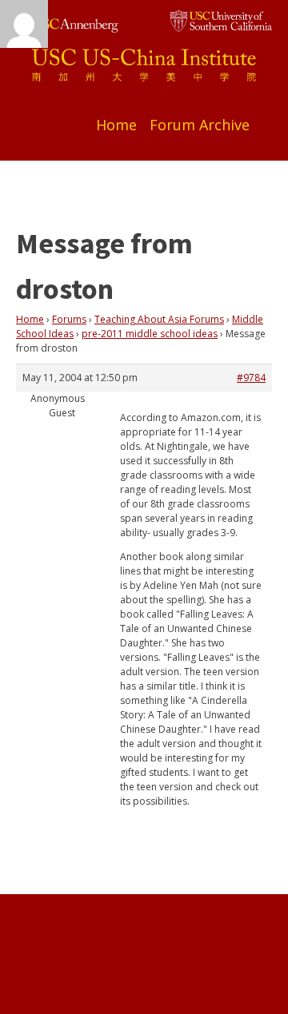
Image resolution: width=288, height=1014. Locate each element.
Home (116, 124)
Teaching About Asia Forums (159, 319)
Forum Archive (200, 124)
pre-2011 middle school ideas (150, 333)
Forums (69, 319)
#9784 (251, 377)
